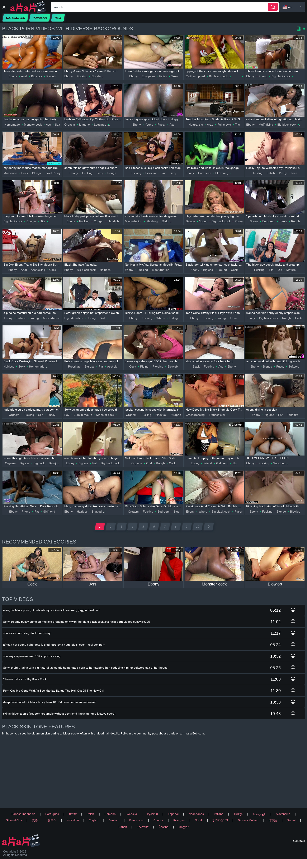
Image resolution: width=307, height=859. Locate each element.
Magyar (184, 826)
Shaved (97, 511)
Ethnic (234, 318)
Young (149, 124)
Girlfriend (222, 463)
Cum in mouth (83, 414)
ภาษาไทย (73, 820)
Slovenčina (283, 814)
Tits (237, 124)
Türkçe (238, 814)
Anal (24, 76)
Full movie (224, 124)
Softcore (293, 366)
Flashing (152, 221)
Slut (163, 173)
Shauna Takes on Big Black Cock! (25, 679)
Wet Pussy (54, 173)
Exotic (299, 318)
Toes (294, 173)
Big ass (89, 366)
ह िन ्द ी (220, 820)
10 (198, 526)
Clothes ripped (195, 76)
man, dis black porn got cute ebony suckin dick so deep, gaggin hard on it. (52, 610)
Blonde (96, 76)
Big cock (36, 76)
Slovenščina (14, 820)
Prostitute (74, 366)
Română (110, 814)
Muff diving (266, 124)
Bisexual (150, 173)
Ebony (13, 76)
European (148, 76)
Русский (152, 814)
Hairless (105, 269)
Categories (15, 17)
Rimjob (51, 76)
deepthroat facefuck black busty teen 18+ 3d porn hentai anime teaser (49, 702)
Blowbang (221, 173)
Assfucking (38, 269)
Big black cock (218, 76)
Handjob (113, 221)
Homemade (12, 124)
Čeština (164, 826)
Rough (111, 173)
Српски (158, 820)
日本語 (272, 820)
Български (136, 820)
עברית (73, 814)
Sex (57, 124)
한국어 (52, 820)
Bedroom (163, 511)
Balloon (21, 318)
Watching (279, 463)
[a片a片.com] (28, 7)
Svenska (131, 814)
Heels (283, 221)
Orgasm (69, 124)
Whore (160, 318)
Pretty (283, 173)
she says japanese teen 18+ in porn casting (32, 656)
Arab (210, 124)
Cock (24, 173)
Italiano (218, 814)
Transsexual (217, 414)
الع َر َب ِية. (259, 814)
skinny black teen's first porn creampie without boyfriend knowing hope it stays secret (59, 713)
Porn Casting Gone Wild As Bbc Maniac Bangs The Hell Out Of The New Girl (53, 690)
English (93, 820)
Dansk (122, 826)
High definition (73, 318)
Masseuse (10, 173)
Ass (48, 124)
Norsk (199, 820)
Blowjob (37, 173)
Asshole (112, 366)
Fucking (82, 76)
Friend (263, 76)
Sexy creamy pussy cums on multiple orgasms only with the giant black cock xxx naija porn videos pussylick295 (76, 621)
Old (280, 269)
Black (196, 366)
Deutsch (113, 820)
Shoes (254, 221)
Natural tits (196, 124)
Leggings (100, 124)
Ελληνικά (142, 826)
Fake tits (292, 414)
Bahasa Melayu (248, 820)
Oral (149, 463)
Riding (173, 318)
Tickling (258, 173)
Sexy (174, 76)
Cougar (31, 221)
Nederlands (196, 814)
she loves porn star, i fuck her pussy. (27, 633)
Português (52, 814)
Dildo (165, 221)
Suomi (291, 820)
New (58, 17)
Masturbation (133, 221)
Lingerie (84, 124)
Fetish (163, 76)
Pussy (161, 124)
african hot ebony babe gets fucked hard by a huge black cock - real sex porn (54, 644)
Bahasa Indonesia (23, 814)
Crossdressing (195, 414)
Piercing (158, 366)
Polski (90, 814)
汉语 (35, 820)
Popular (39, 17)
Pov (66, 414)
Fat (101, 366)
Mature (291, 269)
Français (179, 820)
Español (173, 814)
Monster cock (33, 124)
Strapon (176, 414)
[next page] (208, 527)
